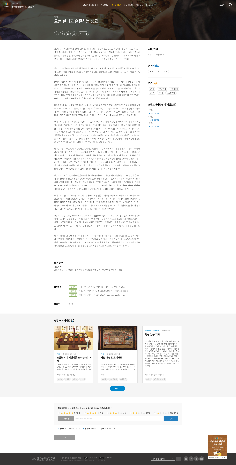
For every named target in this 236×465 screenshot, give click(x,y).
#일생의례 (174, 89)
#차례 (83, 379)
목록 (64, 437)
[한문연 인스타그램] (186, 460)
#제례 (152, 89)
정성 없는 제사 (152, 334)
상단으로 (223, 460)
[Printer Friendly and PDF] (68, 35)
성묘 (165, 71)
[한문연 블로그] (196, 460)
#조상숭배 (171, 93)
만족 (101, 413)
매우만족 (77, 413)
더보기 (117, 388)
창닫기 (224, 457)
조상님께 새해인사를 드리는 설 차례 (74, 359)
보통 (124, 413)
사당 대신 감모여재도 (111, 357)
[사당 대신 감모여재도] (117, 338)
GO (178, 459)
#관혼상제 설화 (159, 379)
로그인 (222, 5)
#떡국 (68, 379)
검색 (230, 5)
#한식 (161, 93)
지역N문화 (8, 5)
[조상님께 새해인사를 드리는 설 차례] (73, 338)
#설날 (75, 379)
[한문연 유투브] (201, 460)
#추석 (152, 93)
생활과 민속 (23, 5)
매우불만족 (174, 413)
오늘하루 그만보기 (214, 457)
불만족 (148, 413)
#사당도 (123, 379)
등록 (171, 418)
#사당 (104, 379)
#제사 (60, 379)
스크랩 (56, 34)
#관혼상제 (162, 89)
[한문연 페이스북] (191, 460)
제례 (151, 71)
